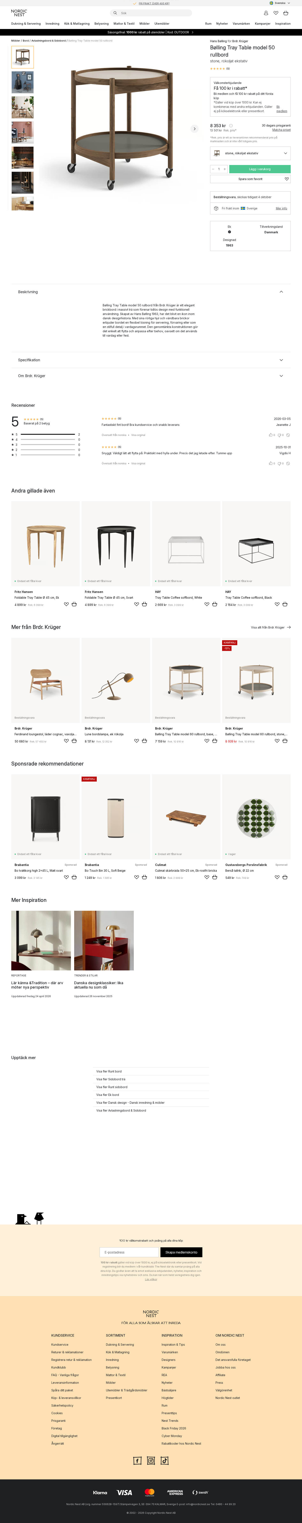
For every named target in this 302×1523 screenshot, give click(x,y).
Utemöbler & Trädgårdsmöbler (126, 1390)
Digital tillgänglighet (64, 1436)
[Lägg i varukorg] (74, 604)
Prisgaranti (58, 1420)
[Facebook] (137, 1460)
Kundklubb (58, 1367)
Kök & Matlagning (77, 23)
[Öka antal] (225, 169)
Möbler (144, 23)
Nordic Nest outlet (228, 1398)
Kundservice (59, 1344)
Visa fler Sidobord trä (110, 1079)
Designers (168, 1360)
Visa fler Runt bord (109, 1071)
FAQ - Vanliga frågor (65, 1375)
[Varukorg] (286, 13)
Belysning (102, 23)
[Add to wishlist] (66, 604)
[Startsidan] (19, 13)
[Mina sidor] (266, 13)
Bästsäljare (169, 1390)
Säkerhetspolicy (62, 1405)
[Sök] (115, 12)
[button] (220, 69)
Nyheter (222, 23)
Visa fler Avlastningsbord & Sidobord (121, 1110)
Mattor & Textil (124, 23)
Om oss (221, 1344)
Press (219, 1382)
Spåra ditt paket (62, 1390)
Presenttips (169, 1413)
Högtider (168, 1398)
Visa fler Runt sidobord (111, 1087)
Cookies (57, 1413)
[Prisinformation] (231, 126)
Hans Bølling (218, 41)
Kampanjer (262, 23)
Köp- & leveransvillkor (66, 1398)
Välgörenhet (224, 1390)
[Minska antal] (213, 169)
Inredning (52, 23)
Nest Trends (170, 1420)
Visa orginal (138, 435)
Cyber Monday (172, 1436)
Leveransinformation (65, 1382)
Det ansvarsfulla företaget (233, 1360)
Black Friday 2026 (174, 1428)
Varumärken (241, 23)
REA (164, 1375)
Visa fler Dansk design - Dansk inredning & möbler (130, 1102)
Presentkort (114, 1398)
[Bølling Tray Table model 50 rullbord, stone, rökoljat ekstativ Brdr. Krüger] (121, 128)
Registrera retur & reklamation (71, 1360)
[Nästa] (194, 129)
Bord (26, 40)
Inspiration (283, 23)
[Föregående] (48, 129)
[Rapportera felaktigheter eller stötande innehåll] (288, 435)
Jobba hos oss (226, 1367)
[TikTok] (164, 1460)
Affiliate (220, 1375)
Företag (56, 1428)
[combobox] (280, 3)
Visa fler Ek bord (107, 1095)
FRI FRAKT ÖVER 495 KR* (154, 3)
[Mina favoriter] (276, 13)
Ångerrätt (57, 1443)
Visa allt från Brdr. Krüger (268, 627)
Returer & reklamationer (67, 1352)
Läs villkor (151, 1279)
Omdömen (222, 1352)
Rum (208, 23)
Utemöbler (161, 23)
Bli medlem (282, 109)
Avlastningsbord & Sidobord (48, 40)
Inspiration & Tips (173, 1344)
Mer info (281, 208)
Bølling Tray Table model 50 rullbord (90, 40)
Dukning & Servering (26, 23)
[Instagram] (151, 1460)
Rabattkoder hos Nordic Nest (181, 1443)
